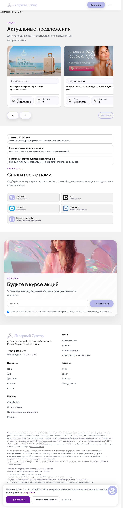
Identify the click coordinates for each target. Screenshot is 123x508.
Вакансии (11, 416)
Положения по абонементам (29, 482)
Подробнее (29, 492)
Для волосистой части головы (76, 355)
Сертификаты (13, 402)
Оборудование (69, 383)
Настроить (67, 499)
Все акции (106, 115)
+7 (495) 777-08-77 (16, 351)
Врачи (65, 373)
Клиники (66, 378)
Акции (10, 373)
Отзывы (11, 383)
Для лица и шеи (69, 340)
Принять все (18, 499)
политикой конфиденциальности (97, 311)
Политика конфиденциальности (22, 412)
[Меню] (110, 4)
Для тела (66, 345)
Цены (10, 368)
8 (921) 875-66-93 (37, 446)
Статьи (10, 388)
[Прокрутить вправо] (25, 115)
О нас (64, 368)
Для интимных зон (71, 350)
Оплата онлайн (14, 407)
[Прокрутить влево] (12, 115)
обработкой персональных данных (65, 311)
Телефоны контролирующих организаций (38, 459)
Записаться (96, 4)
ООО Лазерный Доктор (83, 482)
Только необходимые (45, 499)
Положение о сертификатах (53, 482)
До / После (12, 378)
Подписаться (102, 303)
